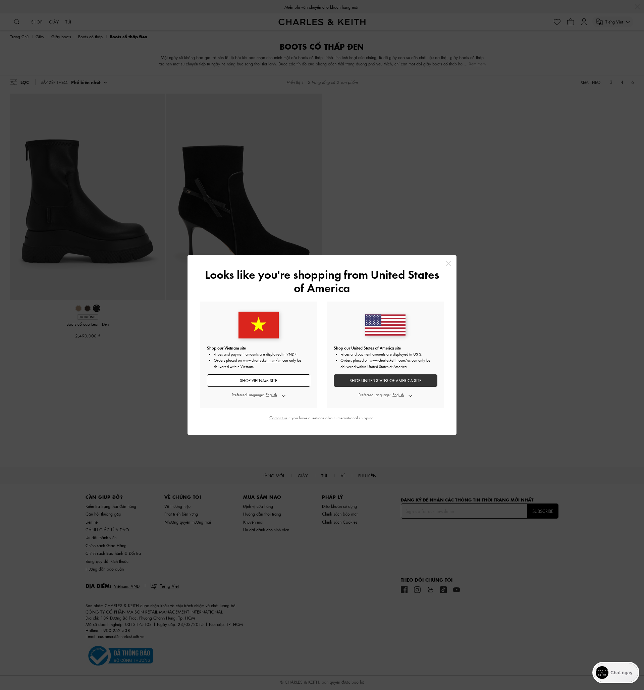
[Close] (448, 263)
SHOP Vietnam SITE (258, 380)
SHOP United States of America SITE (385, 380)
